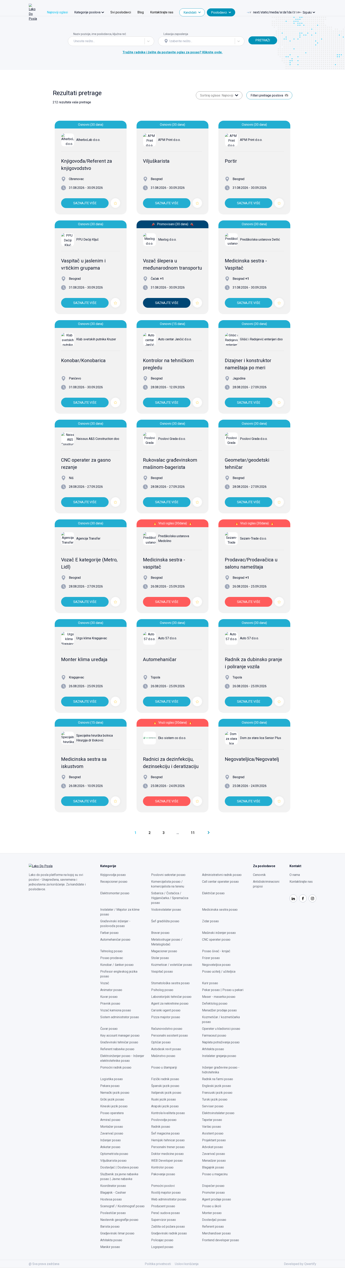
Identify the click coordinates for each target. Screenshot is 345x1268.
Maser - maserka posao (218, 997)
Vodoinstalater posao (166, 909)
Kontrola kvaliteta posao (168, 1113)
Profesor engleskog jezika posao (118, 974)
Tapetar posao (212, 1120)
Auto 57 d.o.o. (167, 638)
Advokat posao (212, 1147)
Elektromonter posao (114, 893)
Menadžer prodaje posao (219, 1010)
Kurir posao (210, 983)
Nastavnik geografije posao (119, 1220)
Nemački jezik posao (114, 1093)
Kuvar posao (109, 997)
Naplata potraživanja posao (221, 1042)
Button (252, 34)
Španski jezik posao (165, 1086)
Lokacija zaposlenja (176, 34)
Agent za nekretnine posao (169, 1003)
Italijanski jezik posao (166, 1093)
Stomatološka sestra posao (170, 983)
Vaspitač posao (162, 971)
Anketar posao (110, 1147)
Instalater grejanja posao (219, 1056)
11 (193, 833)
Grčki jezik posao (112, 1099)
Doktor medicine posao (167, 1154)
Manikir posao (110, 1247)
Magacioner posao (164, 951)
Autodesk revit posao (166, 1049)
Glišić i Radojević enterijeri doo (261, 339)
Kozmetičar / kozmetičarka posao (221, 1019)
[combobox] (169, 41)
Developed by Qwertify (300, 1264)
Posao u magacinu (215, 1174)
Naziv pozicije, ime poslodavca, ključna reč (99, 34)
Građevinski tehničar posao (119, 1042)
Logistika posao (111, 1079)
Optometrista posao (114, 1154)
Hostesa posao (111, 1199)
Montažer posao (111, 1127)
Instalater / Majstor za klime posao (120, 912)
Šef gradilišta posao (165, 921)
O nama (294, 875)
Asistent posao (212, 1133)
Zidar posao (210, 921)
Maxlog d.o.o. (167, 239)
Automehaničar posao (115, 939)
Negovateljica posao (216, 965)
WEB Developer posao (167, 1160)
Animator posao (111, 990)
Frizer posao (211, 958)
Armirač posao (110, 1120)
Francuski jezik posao (217, 1093)
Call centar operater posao (220, 882)
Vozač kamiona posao (115, 1010)
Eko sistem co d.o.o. (172, 738)
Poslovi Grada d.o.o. (172, 439)
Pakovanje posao (163, 1174)
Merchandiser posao (216, 1233)
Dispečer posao (213, 1186)
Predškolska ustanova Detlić (260, 239)
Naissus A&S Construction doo (97, 439)
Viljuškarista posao (113, 1160)
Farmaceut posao (214, 1035)
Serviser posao (212, 1106)
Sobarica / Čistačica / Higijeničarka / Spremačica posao (169, 898)
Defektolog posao (214, 1003)
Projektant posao (214, 1140)
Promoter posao (213, 1192)
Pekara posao (110, 1086)
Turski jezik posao (214, 1099)
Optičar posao (161, 1042)
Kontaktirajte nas (161, 12)
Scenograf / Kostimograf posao (122, 1206)
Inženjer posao (110, 1140)
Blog (140, 12)
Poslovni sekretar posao (168, 875)
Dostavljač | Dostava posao (119, 1167)
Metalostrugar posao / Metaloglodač (166, 942)
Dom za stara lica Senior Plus (260, 738)
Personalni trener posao (168, 1147)
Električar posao (213, 893)
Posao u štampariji (164, 1067)
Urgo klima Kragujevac (91, 638)
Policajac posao (162, 1240)
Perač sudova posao (165, 1213)
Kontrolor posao (162, 1167)
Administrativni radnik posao (222, 875)
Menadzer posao (214, 1160)
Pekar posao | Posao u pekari (222, 990)
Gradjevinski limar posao (117, 1233)
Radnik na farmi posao (217, 1079)
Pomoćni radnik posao (115, 1067)
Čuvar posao (109, 1029)
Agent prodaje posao (216, 1199)
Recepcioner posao (113, 882)
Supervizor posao (163, 1220)
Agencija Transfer (88, 538)
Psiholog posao (162, 990)
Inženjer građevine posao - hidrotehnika (220, 1070)
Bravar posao (160, 933)
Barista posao (110, 1226)
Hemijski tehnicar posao (168, 1140)
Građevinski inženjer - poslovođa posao (115, 923)
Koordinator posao (113, 1186)
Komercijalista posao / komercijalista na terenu (167, 884)
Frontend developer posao (220, 1240)
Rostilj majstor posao (166, 1192)
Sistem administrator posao (119, 1017)
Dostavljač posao (214, 1220)
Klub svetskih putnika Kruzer (96, 339)
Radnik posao (160, 1127)
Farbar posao (109, 933)
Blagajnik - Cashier (113, 1192)
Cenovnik (259, 875)
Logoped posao (162, 1247)
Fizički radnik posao (165, 1079)
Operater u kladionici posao (221, 1029)
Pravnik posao (110, 1003)
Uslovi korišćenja (186, 1264)
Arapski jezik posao (165, 1106)
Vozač (104, 983)
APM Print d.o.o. (169, 140)
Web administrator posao (168, 1199)
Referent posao (213, 1226)
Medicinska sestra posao (220, 909)
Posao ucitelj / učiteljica (218, 971)
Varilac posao (211, 1127)
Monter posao (212, 1213)
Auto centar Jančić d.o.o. (175, 339)
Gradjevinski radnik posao (169, 1233)
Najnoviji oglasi (57, 12)
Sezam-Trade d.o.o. (253, 538)
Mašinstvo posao (163, 1056)
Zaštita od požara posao (168, 1226)
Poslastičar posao (113, 1213)
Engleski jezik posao (216, 1086)
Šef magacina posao (165, 1133)
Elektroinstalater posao (218, 1113)
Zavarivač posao (111, 1133)
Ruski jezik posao (163, 1099)
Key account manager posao (120, 1035)
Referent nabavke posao (117, 1049)
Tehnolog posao (111, 951)
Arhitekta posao (213, 1049)
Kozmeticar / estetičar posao (171, 965)
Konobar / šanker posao (117, 965)
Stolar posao (160, 958)
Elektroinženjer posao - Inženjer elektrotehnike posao (122, 1058)
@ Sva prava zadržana (44, 1264)
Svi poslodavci (120, 12)
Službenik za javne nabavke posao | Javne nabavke (119, 1176)
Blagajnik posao (213, 1167)
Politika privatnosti (158, 1264)
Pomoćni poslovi (163, 1186)
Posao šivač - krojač (216, 951)
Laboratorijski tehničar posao (171, 997)
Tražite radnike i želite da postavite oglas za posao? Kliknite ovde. (173, 52)
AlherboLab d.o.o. (88, 140)
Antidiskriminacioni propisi (266, 884)
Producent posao (163, 1206)
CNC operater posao (216, 939)
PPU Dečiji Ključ (87, 239)
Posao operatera (112, 1113)
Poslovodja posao (163, 1120)
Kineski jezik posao (114, 1106)
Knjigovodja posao (113, 875)
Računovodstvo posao (166, 1029)
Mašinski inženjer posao (219, 933)
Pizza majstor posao (165, 1017)
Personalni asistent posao (169, 1035)
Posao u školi (211, 1206)
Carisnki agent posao (165, 1010)
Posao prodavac (111, 958)
